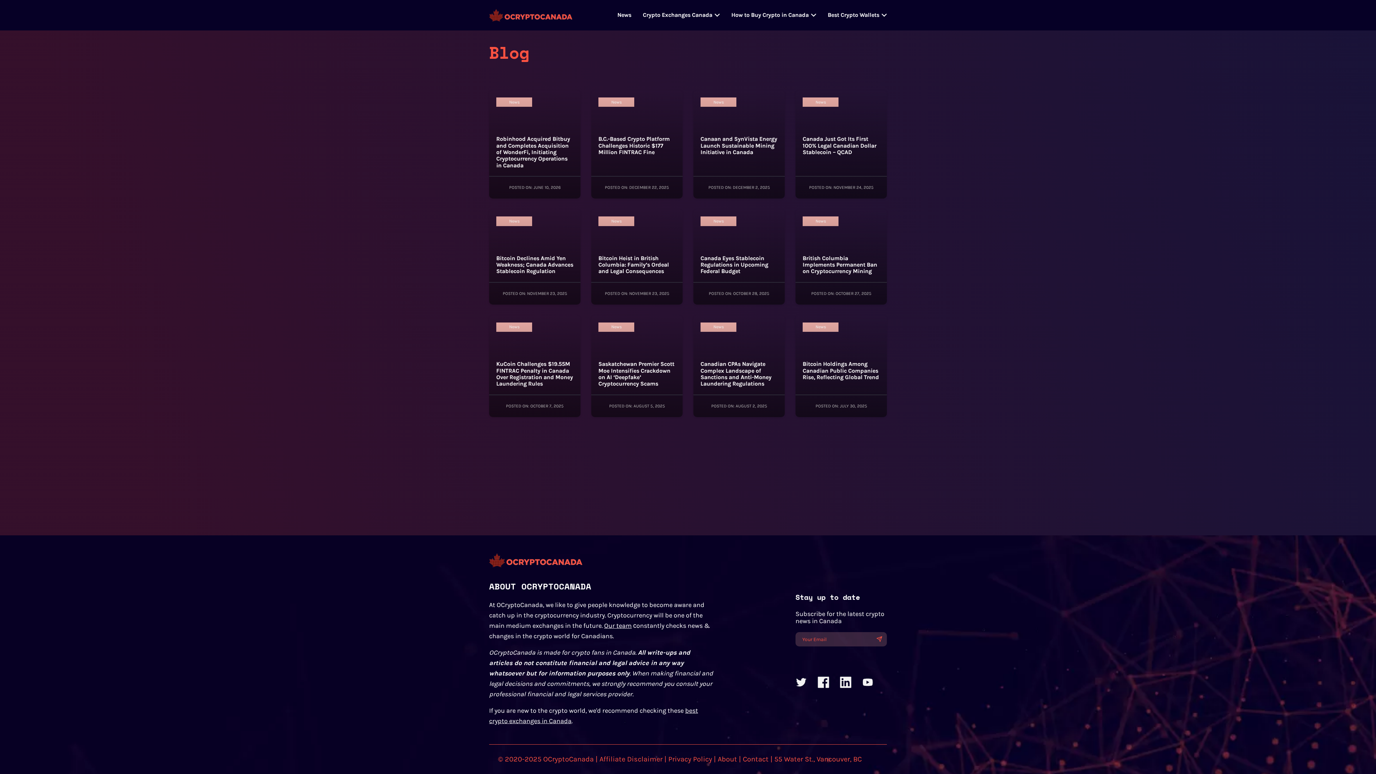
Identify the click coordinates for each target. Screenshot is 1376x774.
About (727, 759)
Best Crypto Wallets (853, 14)
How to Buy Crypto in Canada (770, 14)
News (624, 14)
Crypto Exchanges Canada (677, 14)
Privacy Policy (690, 759)
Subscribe (879, 639)
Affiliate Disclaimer (631, 759)
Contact (756, 759)
